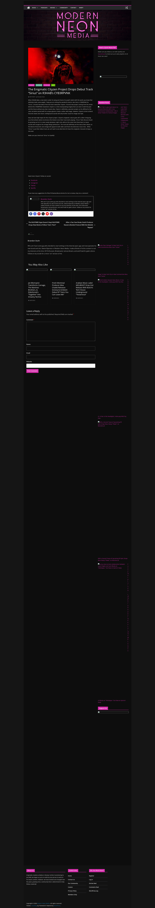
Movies (52, 8)
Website (29, 362)
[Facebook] (30, 213)
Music (34, 8)
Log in (91, 879)
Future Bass (47, 85)
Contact (73, 8)
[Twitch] (51, 213)
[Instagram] (35, 213)
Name (28, 344)
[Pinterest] (39, 213)
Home (70, 876)
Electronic (39, 85)
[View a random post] (126, 8)
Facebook (34, 180)
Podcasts (44, 8)
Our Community (73, 883)
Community (64, 8)
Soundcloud (101, 54)
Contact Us (71, 879)
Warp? (81, 8)
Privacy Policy (72, 891)
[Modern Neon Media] (28, 8)
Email (28, 353)
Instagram (34, 183)
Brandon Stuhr (41, 97)
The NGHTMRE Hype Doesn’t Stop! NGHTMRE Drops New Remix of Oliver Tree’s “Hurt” (44, 223)
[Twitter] (43, 213)
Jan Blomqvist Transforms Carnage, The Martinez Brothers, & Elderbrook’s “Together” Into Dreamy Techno (37, 290)
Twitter (33, 185)
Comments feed (94, 887)
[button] (37, 7)
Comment (30, 320)
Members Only (72, 894)
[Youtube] (47, 213)
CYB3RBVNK (31, 85)
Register (91, 876)
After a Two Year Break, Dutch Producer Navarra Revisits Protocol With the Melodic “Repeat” (78, 224)
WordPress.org (93, 891)
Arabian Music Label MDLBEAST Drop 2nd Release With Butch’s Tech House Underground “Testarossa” (84, 289)
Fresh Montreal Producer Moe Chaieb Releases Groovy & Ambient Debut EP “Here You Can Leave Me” (60, 289)
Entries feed (92, 883)
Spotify (33, 188)
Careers (70, 887)
